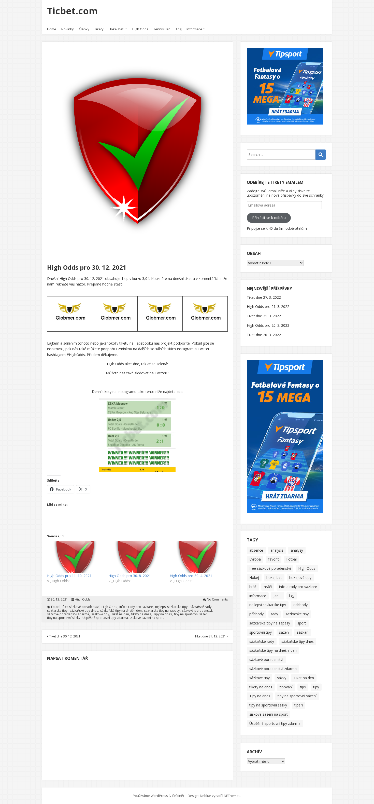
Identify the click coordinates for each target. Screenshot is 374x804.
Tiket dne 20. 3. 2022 (264, 334)
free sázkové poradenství (81, 607)
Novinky (67, 29)
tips (303, 687)
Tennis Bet (161, 29)
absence (256, 550)
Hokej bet (116, 29)
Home (51, 29)
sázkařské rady (200, 607)
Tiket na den (120, 614)
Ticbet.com (72, 11)
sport (301, 623)
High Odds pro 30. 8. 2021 (129, 575)
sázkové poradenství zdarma (68, 614)
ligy (291, 595)
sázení (284, 632)
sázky (281, 677)
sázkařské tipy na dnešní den (121, 610)
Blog (178, 29)
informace (257, 595)
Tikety (99, 29)
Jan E (278, 595)
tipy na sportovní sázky (63, 618)
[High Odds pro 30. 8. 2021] (136, 557)
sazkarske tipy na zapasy (162, 610)
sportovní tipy (260, 632)
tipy (316, 687)
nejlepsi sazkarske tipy (171, 607)
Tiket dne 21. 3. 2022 (264, 316)
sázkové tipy (100, 614)
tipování (286, 687)
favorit (273, 559)
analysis (276, 550)
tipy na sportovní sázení (191, 614)
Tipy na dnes (162, 614)
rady (274, 613)
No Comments (217, 599)
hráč (252, 586)
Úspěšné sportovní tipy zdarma (105, 618)
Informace (194, 29)
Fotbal (55, 607)
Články (84, 29)
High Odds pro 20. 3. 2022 (268, 325)
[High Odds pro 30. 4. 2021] (198, 557)
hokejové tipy (300, 577)
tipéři (298, 705)
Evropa (255, 559)
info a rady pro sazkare (136, 607)
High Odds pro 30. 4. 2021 (191, 575)
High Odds (140, 29)
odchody (300, 604)
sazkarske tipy (57, 610)
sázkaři (303, 632)
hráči (268, 586)
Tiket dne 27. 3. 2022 (264, 297)
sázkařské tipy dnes (84, 610)
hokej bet (274, 577)
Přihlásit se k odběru (269, 217)
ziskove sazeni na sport (147, 618)
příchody (256, 613)
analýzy (297, 550)
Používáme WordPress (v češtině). (158, 795)
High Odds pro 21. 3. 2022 (268, 306)
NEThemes (232, 795)
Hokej (254, 577)
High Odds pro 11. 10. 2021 (69, 575)
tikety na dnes (141, 614)
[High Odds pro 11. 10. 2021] (75, 557)
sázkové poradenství (197, 610)
